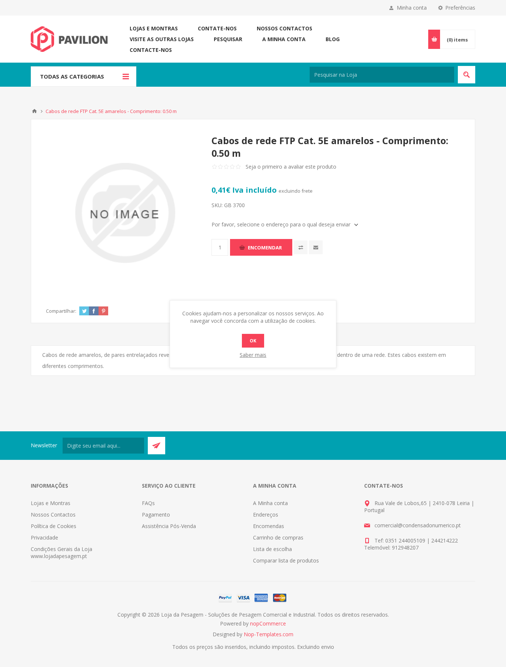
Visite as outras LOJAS (162, 39)
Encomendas (268, 526)
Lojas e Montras (154, 28)
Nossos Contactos (284, 28)
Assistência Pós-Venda (169, 526)
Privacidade (44, 537)
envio (327, 646)
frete (307, 191)
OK (253, 341)
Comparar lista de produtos (286, 560)
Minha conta (412, 7)
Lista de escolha (272, 548)
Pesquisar (228, 39)
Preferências (460, 7)
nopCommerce (268, 623)
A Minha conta (284, 39)
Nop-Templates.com (268, 634)
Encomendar (265, 247)
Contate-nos (217, 28)
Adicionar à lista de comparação (300, 247)
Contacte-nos (151, 49)
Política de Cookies (53, 526)
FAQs (148, 503)
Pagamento (156, 514)
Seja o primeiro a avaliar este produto (291, 166)
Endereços (265, 514)
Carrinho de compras (278, 537)
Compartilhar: (61, 311)
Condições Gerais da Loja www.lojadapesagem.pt (61, 552)
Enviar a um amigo (316, 247)
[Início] (34, 111)
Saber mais (253, 354)
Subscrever (156, 445)
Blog (333, 39)
